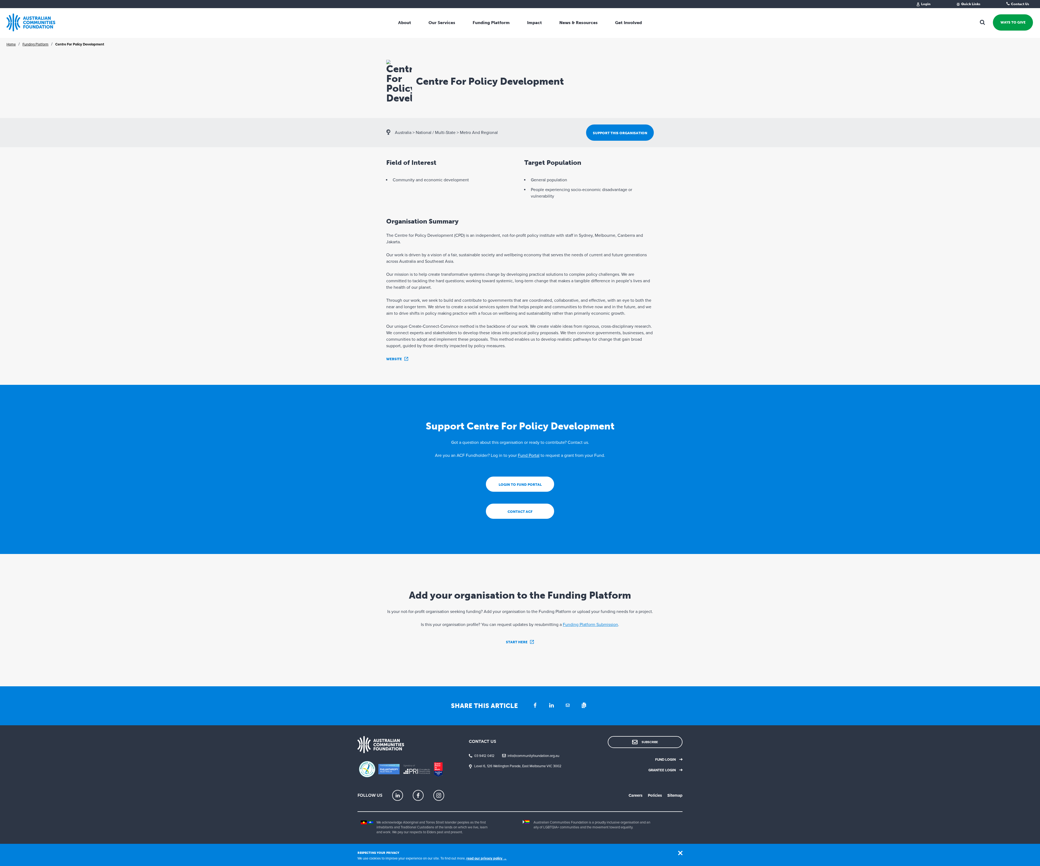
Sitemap (674, 795)
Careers (635, 795)
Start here (517, 642)
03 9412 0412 (484, 756)
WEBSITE (394, 359)
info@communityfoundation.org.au (533, 756)
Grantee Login (662, 770)
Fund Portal (529, 455)
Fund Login (665, 759)
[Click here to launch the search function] (982, 22)
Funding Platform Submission (590, 624)
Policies (655, 795)
